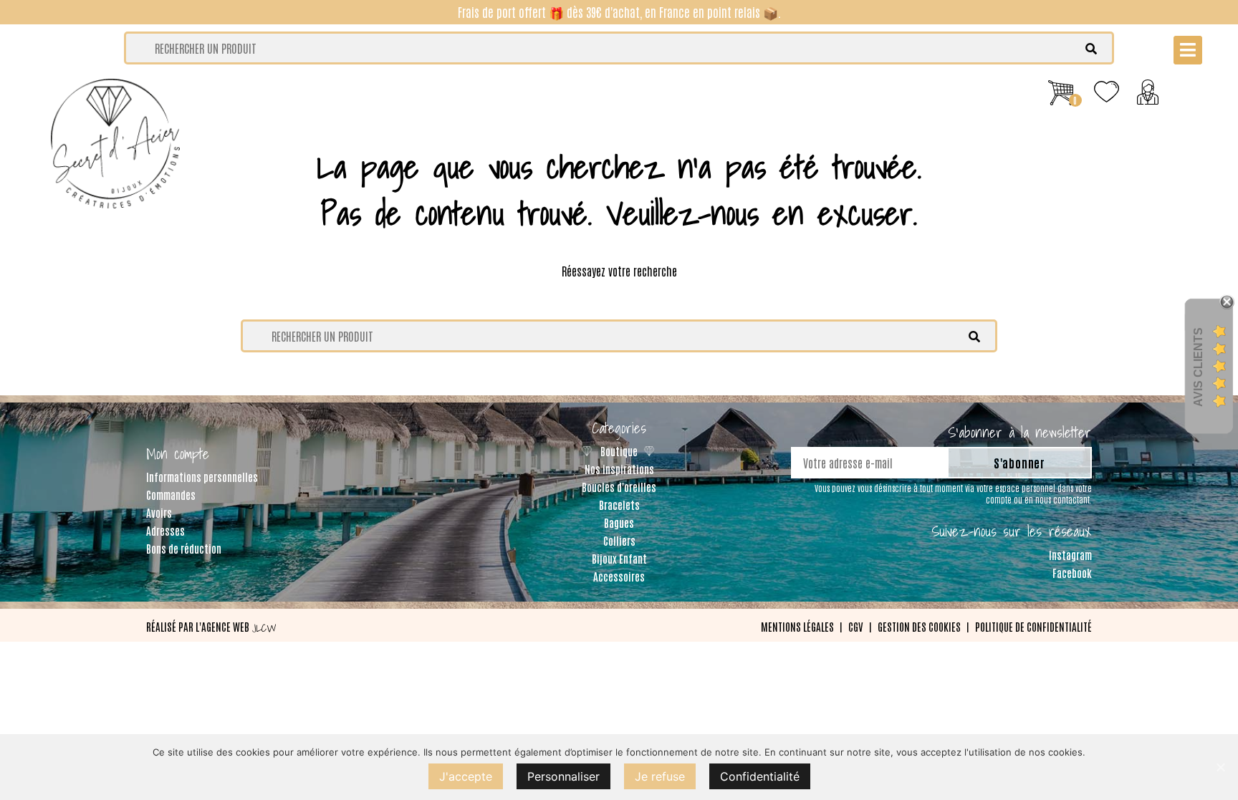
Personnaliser (563, 776)
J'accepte (465, 776)
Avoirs (159, 512)
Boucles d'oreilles (619, 486)
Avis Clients (1198, 366)
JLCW (263, 627)
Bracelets (619, 504)
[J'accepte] (1220, 767)
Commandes (171, 494)
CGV (855, 626)
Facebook (1072, 572)
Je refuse (660, 776)
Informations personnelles (202, 476)
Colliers (619, 540)
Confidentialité (760, 776)
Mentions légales (797, 626)
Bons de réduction (183, 548)
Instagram (1070, 555)
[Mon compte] (1147, 88)
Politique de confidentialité (1033, 626)
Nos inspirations (619, 469)
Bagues (619, 522)
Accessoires (619, 576)
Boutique (619, 451)
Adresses (165, 530)
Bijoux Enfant (619, 558)
